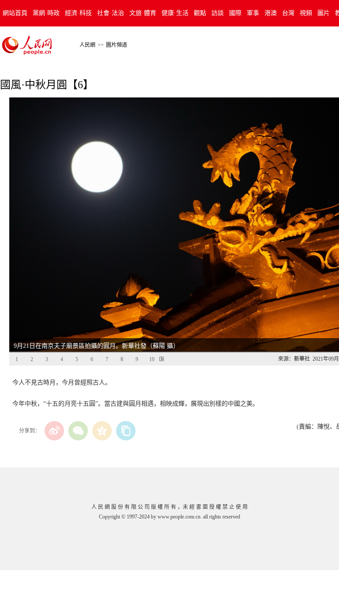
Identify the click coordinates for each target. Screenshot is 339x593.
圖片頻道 (116, 45)
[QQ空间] (102, 430)
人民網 (87, 45)
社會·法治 (110, 13)
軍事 (253, 13)
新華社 (302, 359)
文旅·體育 (142, 13)
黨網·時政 (46, 13)
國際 (235, 13)
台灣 (288, 13)
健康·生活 (175, 13)
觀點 (200, 13)
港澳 (270, 13)
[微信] (78, 430)
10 (151, 359)
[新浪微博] (54, 430)
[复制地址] (126, 430)
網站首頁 (15, 13)
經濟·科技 (78, 13)
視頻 (306, 13)
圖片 (323, 13)
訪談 (217, 13)
